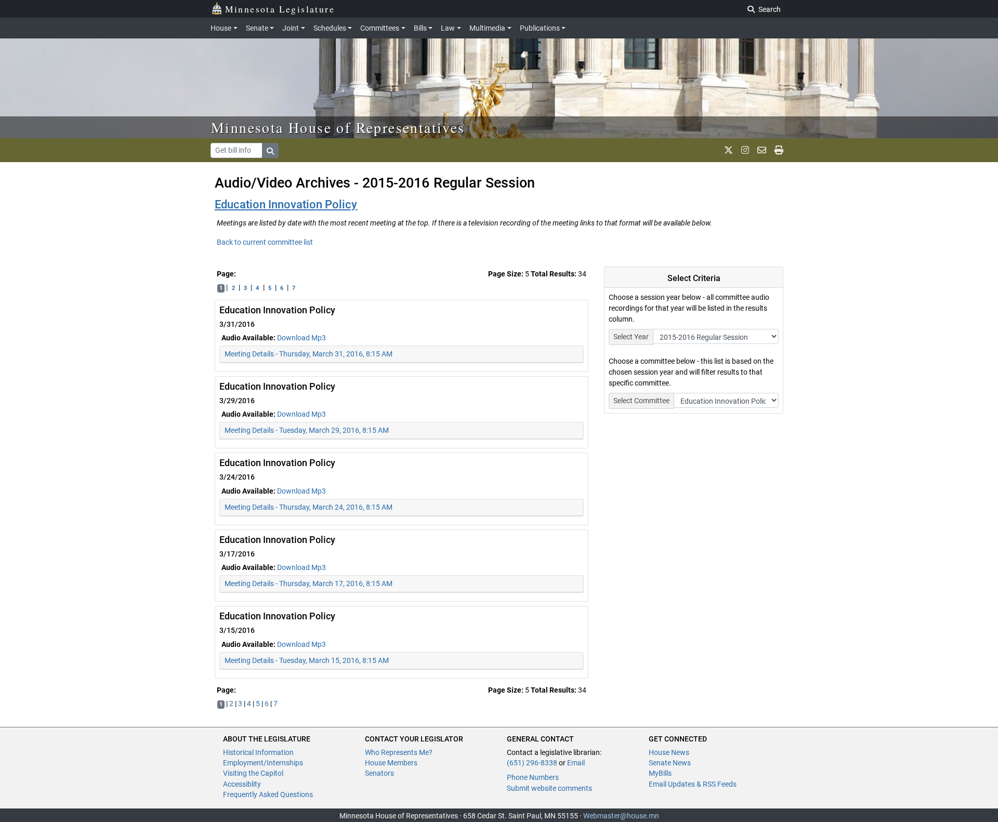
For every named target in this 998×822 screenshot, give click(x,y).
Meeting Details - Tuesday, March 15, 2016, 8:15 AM (307, 660)
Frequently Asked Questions (268, 794)
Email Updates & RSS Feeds (693, 784)
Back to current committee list (265, 242)
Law (448, 28)
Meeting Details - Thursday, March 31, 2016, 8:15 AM (308, 354)
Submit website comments (549, 788)
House (221, 28)
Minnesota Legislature (280, 9)
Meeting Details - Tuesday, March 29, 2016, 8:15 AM (307, 430)
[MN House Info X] (728, 150)
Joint (290, 28)
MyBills (660, 773)
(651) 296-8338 (532, 763)
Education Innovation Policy (286, 204)
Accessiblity (242, 784)
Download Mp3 (301, 338)
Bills (420, 28)
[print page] (778, 150)
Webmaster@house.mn (621, 816)
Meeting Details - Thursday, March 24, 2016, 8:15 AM (308, 507)
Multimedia (487, 28)
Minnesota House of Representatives (338, 127)
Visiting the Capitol (253, 773)
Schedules (329, 28)
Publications (540, 28)
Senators (379, 773)
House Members (391, 763)
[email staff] (761, 150)
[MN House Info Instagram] (745, 150)
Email (576, 763)
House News (669, 752)
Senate (257, 28)
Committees (379, 28)
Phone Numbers (533, 777)
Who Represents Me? (398, 752)
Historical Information (258, 752)
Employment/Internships (263, 763)
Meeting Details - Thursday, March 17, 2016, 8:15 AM (308, 583)
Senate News (670, 763)
